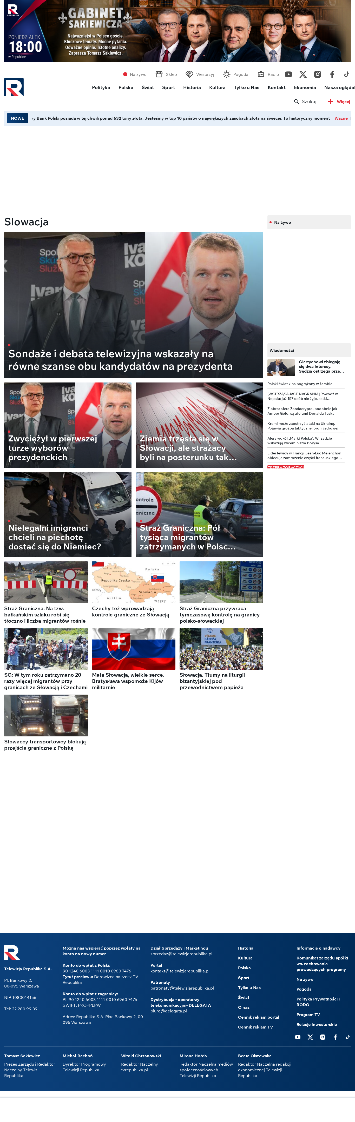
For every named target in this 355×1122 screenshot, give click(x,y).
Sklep (171, 74)
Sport (168, 87)
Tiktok (347, 73)
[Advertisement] (177, 1110)
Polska (126, 87)
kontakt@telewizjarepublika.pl (179, 970)
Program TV (308, 1014)
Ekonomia (305, 87)
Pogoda (240, 74)
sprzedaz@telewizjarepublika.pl (181, 953)
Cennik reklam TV (255, 1027)
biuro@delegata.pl (168, 1010)
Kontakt (277, 87)
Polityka (101, 87)
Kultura (217, 87)
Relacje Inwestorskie (317, 1024)
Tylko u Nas (246, 87)
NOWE (17, 118)
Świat (148, 87)
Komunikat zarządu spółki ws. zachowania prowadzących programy (322, 963)
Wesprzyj (205, 74)
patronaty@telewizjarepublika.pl (182, 988)
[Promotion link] (177, 31)
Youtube (288, 73)
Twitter (303, 73)
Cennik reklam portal (258, 1017)
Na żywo (138, 74)
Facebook (332, 73)
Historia (192, 87)
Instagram (317, 73)
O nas (243, 1007)
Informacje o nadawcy (318, 948)
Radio (273, 74)
